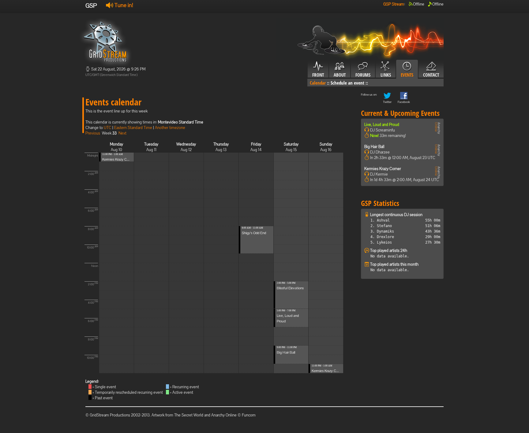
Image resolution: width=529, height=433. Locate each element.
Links (386, 75)
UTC (107, 127)
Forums (362, 75)
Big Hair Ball (286, 352)
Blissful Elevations (290, 288)
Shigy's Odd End (254, 232)
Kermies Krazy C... (115, 159)
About (340, 75)
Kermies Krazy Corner (382, 168)
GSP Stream (393, 4)
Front (318, 75)
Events (407, 75)
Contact (431, 75)
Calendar (318, 83)
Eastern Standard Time (133, 127)
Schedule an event (347, 83)
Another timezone (170, 127)
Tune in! (123, 5)
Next (122, 133)
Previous (92, 133)
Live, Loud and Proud (381, 124)
